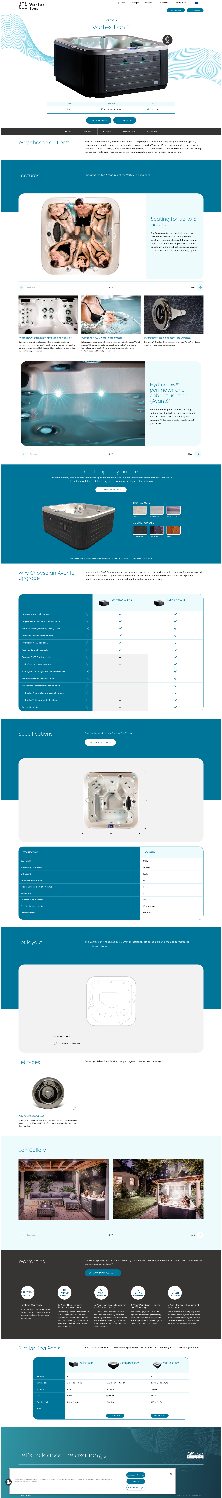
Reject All (135, 1481)
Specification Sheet (100, 742)
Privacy (28, 1495)
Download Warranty (104, 1273)
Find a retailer (176, 10)
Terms (22, 1495)
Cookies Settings (135, 1487)
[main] (92, 1481)
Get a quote (195, 10)
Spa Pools (121, 3)
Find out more (115, 1416)
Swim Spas (135, 3)
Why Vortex (164, 3)
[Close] (170, 1473)
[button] (55, 614)
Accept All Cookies (135, 1475)
